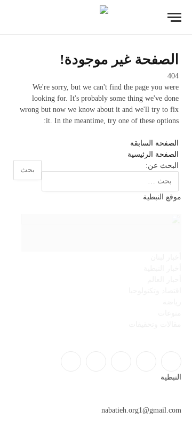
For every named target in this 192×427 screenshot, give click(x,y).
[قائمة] (174, 17)
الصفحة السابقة (154, 143)
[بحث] (15, 17)
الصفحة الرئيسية (153, 154)
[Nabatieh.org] (96, 17)
